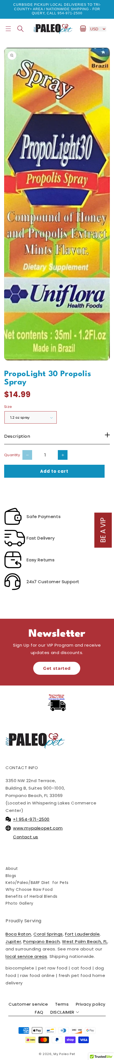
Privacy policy (90, 1004)
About (12, 868)
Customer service (28, 1004)
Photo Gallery (19, 903)
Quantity (12, 455)
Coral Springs (48, 934)
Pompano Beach (41, 941)
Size (8, 406)
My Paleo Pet (64, 1054)
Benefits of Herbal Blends (32, 896)
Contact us (25, 837)
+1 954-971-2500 (31, 819)
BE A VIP (103, 530)
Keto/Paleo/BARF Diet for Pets (37, 882)
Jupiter (13, 941)
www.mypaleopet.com (38, 828)
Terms (62, 1004)
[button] (8, 29)
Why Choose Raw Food (29, 889)
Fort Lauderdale (82, 934)
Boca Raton (18, 934)
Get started (57, 668)
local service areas (26, 956)
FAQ (39, 1012)
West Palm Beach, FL (84, 941)
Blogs (11, 875)
